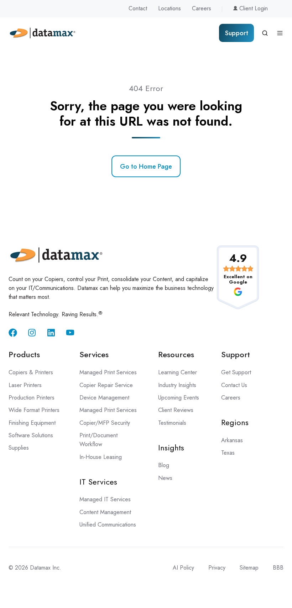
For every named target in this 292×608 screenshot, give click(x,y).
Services (94, 354)
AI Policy (183, 568)
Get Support (236, 372)
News (165, 478)
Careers (201, 8)
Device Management (104, 397)
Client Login (253, 8)
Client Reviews (175, 410)
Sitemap (249, 568)
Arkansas (232, 440)
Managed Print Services (108, 372)
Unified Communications (107, 524)
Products (24, 354)
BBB (278, 568)
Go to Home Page (146, 166)
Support (236, 33)
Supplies (19, 448)
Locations (169, 8)
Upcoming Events (178, 397)
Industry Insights (177, 385)
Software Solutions (31, 435)
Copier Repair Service (106, 385)
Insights (171, 447)
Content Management (105, 512)
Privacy (216, 568)
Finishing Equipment (32, 423)
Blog (163, 465)
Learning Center (177, 372)
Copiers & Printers (31, 372)
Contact (138, 8)
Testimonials (172, 423)
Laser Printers (25, 385)
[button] (264, 33)
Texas (228, 453)
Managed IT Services (105, 499)
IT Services (98, 481)
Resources (176, 354)
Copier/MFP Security (104, 423)
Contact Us (234, 385)
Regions (235, 422)
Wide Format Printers (34, 410)
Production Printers (31, 397)
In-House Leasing (100, 457)
